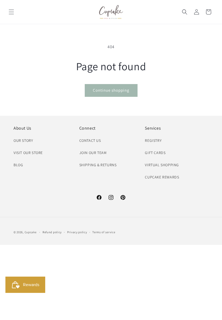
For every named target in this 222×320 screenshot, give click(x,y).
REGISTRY (153, 140)
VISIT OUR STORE (28, 152)
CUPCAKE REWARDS (162, 177)
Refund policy (52, 232)
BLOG (18, 164)
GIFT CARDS (155, 152)
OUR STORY (23, 140)
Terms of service (103, 232)
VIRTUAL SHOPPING (162, 164)
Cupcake (31, 232)
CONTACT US (90, 140)
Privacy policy (77, 232)
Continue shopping (111, 90)
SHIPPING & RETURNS (98, 164)
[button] (11, 12)
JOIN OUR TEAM (93, 152)
